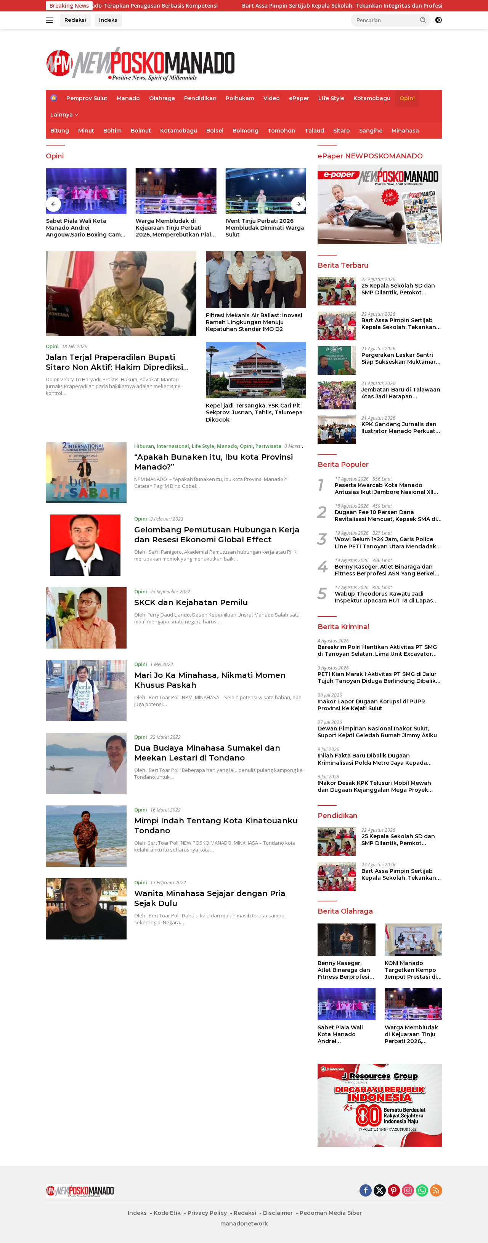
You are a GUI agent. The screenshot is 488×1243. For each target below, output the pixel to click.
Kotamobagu (371, 98)
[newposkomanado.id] (141, 62)
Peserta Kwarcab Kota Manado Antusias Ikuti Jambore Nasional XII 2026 (384, 488)
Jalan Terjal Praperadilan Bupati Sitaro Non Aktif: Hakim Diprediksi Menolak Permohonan (114, 367)
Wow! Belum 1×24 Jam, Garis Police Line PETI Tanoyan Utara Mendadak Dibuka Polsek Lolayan (385, 543)
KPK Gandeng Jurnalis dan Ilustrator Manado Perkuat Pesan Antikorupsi (399, 428)
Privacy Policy (207, 1212)
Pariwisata (268, 446)
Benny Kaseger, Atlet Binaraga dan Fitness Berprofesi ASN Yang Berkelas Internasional (388, 570)
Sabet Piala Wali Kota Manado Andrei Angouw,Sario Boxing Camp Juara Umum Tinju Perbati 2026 (85, 227)
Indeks (108, 20)
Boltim (112, 130)
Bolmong (245, 130)
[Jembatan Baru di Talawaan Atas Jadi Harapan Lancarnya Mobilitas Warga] (337, 395)
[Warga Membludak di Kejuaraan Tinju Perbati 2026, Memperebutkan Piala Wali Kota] (176, 191)
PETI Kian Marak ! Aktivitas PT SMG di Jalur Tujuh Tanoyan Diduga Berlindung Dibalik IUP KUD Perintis (377, 677)
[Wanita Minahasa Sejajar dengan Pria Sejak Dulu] (86, 908)
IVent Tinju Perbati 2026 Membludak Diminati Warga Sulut (264, 227)
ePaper (299, 98)
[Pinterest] (394, 1191)
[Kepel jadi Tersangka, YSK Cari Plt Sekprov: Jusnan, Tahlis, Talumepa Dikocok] (256, 370)
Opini (407, 98)
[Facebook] (366, 1191)
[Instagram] (408, 1191)
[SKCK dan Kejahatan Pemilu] (86, 618)
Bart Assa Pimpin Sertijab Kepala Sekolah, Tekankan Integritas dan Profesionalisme (304, 5)
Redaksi (75, 20)
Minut (86, 130)
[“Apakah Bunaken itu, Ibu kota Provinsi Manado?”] (86, 472)
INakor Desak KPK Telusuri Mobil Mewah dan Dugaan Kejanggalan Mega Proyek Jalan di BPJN (374, 786)
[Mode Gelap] (438, 20)
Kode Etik (167, 1212)
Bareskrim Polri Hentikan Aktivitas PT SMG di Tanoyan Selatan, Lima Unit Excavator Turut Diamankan (377, 650)
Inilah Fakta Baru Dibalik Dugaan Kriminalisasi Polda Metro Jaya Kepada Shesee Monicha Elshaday (372, 759)
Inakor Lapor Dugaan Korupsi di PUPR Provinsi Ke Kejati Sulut (371, 705)
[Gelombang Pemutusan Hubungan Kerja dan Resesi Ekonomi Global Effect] (86, 545)
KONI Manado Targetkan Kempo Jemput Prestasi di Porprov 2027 (411, 970)
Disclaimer (278, 1212)
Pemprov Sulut (87, 98)
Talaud (314, 130)
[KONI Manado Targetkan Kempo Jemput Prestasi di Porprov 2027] (413, 939)
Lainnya (61, 114)
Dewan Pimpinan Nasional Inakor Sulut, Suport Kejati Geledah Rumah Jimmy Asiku (377, 732)
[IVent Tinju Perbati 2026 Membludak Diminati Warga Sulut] (265, 191)
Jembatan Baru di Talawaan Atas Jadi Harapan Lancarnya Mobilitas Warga (400, 393)
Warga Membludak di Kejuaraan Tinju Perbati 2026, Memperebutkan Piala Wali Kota (175, 227)
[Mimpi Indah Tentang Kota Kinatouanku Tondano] (86, 836)
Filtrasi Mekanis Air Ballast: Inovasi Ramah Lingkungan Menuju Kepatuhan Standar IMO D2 (254, 322)
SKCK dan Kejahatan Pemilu (191, 602)
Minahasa (405, 130)
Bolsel (214, 130)
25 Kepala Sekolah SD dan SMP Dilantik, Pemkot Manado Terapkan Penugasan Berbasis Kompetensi (398, 289)
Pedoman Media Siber (331, 1212)
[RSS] (436, 1191)
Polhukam (240, 98)
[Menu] (51, 20)
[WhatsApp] (422, 1191)
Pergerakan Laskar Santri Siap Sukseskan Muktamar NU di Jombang (398, 358)
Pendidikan (200, 98)
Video (271, 98)
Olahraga (162, 98)
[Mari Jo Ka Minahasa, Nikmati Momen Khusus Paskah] (86, 690)
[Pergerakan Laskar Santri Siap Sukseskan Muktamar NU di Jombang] (337, 360)
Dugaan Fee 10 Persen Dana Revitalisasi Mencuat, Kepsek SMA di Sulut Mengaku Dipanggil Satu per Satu (386, 515)
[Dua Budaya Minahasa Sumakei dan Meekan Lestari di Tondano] (86, 763)
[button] (423, 20)
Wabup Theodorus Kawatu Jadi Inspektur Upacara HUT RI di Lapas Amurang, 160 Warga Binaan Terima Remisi (385, 597)
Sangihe (370, 130)
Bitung (59, 130)
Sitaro (341, 130)
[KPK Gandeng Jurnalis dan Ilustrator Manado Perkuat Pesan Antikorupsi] (337, 429)
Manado (128, 98)
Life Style (331, 98)
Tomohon (281, 130)
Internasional (173, 446)
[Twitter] (380, 1191)
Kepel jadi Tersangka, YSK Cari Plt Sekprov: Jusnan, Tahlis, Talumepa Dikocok (254, 412)
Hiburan (144, 446)
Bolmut (141, 130)
